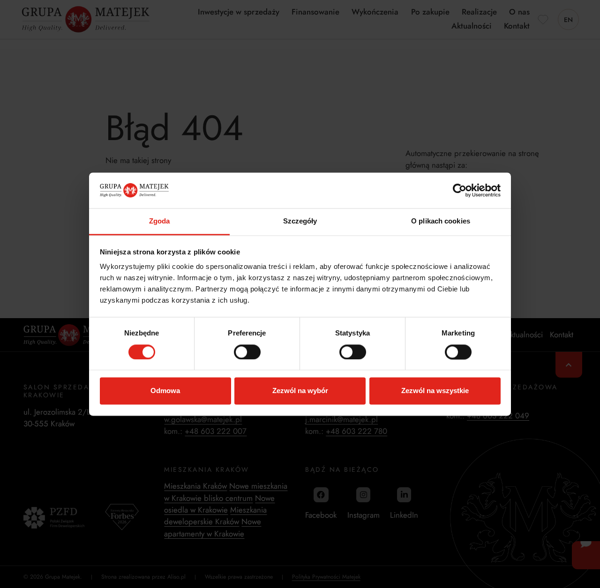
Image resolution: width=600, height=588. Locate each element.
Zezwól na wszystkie (435, 391)
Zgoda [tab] (159, 221)
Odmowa (165, 391)
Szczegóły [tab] (300, 221)
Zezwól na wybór (300, 391)
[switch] (247, 351)
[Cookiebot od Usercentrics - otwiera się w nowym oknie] (460, 190)
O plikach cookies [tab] (440, 221)
